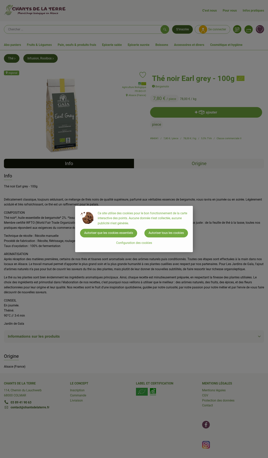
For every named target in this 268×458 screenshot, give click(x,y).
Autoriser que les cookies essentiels (108, 233)
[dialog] (134, 229)
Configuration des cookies (134, 243)
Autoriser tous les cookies (166, 233)
